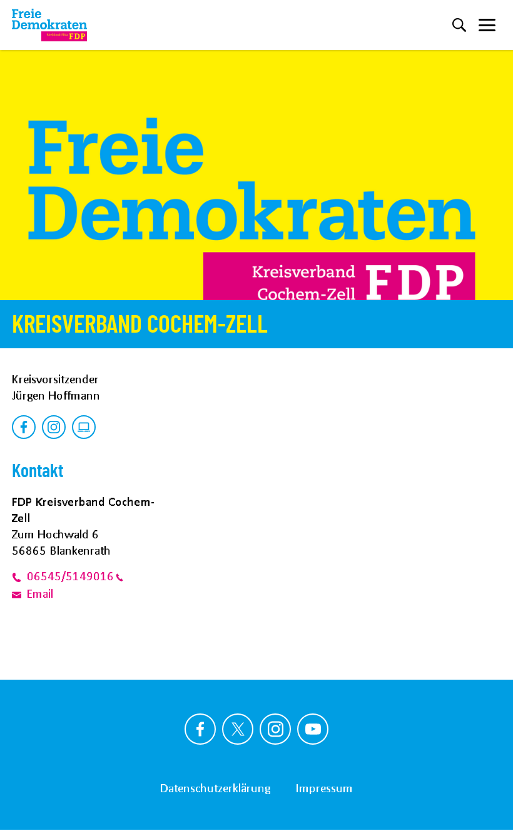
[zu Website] (84, 427)
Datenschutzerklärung (215, 788)
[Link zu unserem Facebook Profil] (200, 729)
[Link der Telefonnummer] (19, 576)
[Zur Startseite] (49, 25)
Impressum (324, 788)
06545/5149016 (70, 576)
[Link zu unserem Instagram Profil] (275, 729)
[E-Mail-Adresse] (19, 593)
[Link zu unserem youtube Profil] (312, 729)
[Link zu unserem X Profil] (237, 729)
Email (40, 593)
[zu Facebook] (24, 427)
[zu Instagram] (54, 427)
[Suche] (459, 25)
